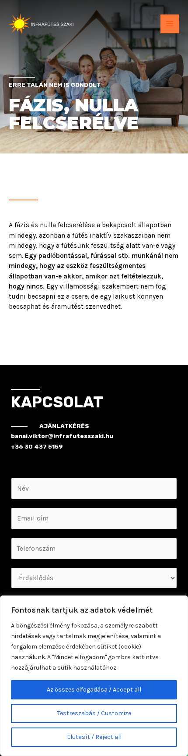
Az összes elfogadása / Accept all (94, 689)
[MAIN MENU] (169, 23)
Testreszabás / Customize (94, 713)
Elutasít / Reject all (94, 737)
